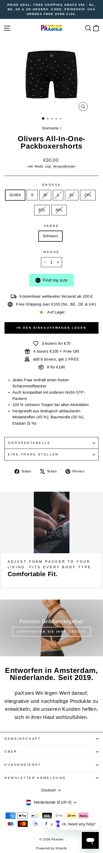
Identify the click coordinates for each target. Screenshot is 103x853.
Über (10, 751)
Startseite (50, 128)
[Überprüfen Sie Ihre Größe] (51, 628)
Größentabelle (29, 442)
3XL (41, 210)
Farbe (51, 225)
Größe (51, 184)
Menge (51, 251)
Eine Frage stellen (33, 454)
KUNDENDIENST (22, 764)
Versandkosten (64, 166)
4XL (59, 210)
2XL (87, 195)
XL (71, 195)
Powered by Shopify (51, 848)
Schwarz (50, 236)
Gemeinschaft (22, 738)
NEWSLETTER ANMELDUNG (35, 777)
